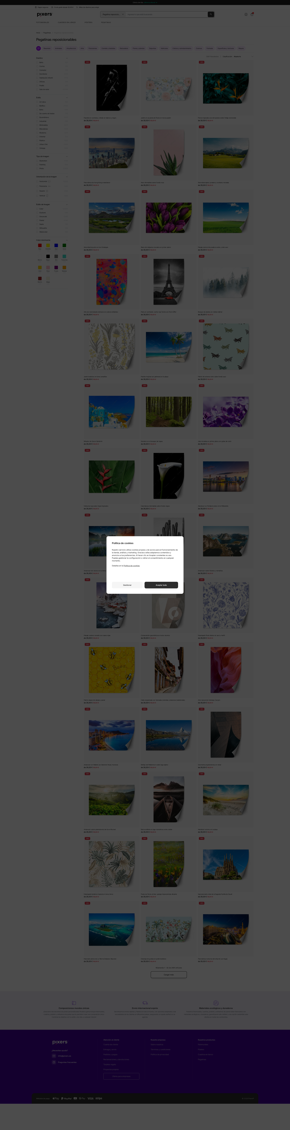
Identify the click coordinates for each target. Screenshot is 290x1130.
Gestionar (127, 585)
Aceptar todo (161, 585)
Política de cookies (132, 566)
